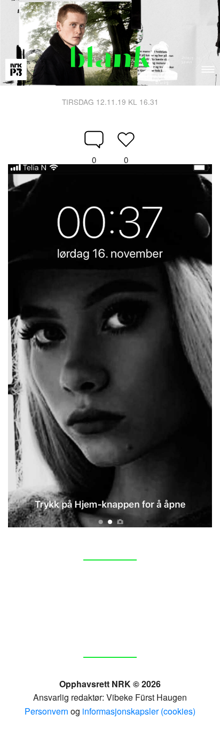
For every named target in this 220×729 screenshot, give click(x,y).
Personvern (46, 711)
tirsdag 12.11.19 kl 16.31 (110, 101)
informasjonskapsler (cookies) (138, 711)
